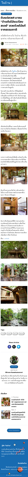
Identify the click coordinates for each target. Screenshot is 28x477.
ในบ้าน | (6, 2)
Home (2, 10)
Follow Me (14, 366)
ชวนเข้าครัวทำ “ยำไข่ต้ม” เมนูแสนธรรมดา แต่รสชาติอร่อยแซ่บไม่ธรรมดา (18, 403)
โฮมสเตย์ (21, 333)
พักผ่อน (9, 333)
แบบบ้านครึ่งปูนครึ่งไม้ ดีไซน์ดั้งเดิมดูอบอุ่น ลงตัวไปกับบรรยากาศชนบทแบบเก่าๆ (18, 415)
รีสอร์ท (15, 333)
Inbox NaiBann (22, 467)
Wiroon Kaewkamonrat (11, 42)
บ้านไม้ (3, 333)
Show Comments (14, 430)
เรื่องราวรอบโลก (10, 10)
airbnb (7, 238)
